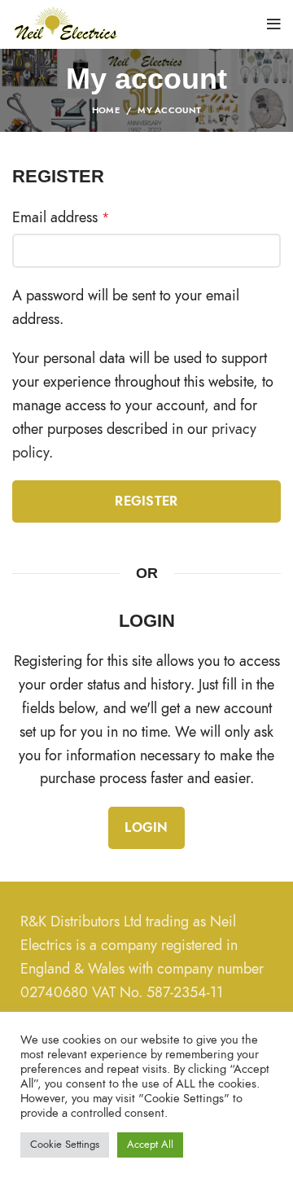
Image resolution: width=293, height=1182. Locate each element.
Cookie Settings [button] (64, 1144)
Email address (60, 217)
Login (146, 828)
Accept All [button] (150, 1144)
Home (106, 110)
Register (146, 501)
